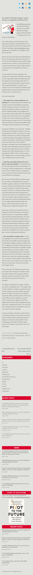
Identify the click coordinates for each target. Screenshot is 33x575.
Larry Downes (11, 338)
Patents (4, 381)
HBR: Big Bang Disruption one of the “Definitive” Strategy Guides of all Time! (16, 413)
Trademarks (5, 391)
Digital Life (5, 372)
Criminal (4, 369)
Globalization (24, 333)
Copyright (5, 367)
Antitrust (16, 333)
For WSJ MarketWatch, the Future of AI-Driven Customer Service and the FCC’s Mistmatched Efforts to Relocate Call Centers (15, 405)
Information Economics (9, 335)
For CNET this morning (23, 24)
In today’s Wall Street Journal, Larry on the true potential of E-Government (15, 427)
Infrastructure (20, 335)
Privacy (4, 384)
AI (2, 362)
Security (4, 386)
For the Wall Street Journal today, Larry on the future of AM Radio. (16, 434)
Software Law (6, 388)
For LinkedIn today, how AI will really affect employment (14, 562)
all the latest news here (23, 497)
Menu (16, 13)
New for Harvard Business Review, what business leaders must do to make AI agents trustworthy (16, 420)
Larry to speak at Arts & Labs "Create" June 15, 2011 (24, 351)
